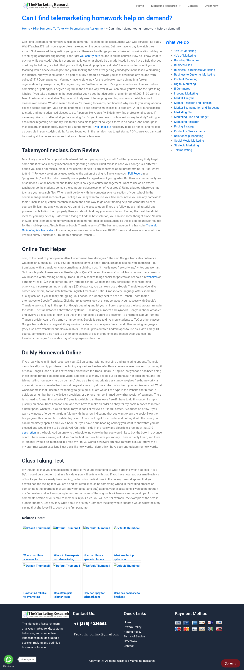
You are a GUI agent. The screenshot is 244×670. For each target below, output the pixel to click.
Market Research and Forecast (193, 103)
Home (140, 6)
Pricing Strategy (184, 126)
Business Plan (183, 65)
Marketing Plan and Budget (191, 117)
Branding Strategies (186, 60)
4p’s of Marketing (185, 55)
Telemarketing (183, 150)
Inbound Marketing (186, 93)
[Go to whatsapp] (8, 659)
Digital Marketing (185, 84)
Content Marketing (185, 79)
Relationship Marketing (188, 136)
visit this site (103, 127)
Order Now (211, 6)
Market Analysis (184, 98)
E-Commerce (182, 88)
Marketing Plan (183, 112)
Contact (193, 6)
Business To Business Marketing (194, 70)
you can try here (90, 56)
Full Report (135, 173)
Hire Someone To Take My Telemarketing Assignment (69, 28)
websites (152, 277)
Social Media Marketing (189, 140)
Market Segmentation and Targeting (197, 107)
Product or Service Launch (190, 131)
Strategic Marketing (186, 145)
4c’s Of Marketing (185, 51)
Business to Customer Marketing (194, 74)
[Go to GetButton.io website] (8, 666)
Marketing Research (164, 6)
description (29, 432)
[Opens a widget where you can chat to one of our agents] (230, 663)
